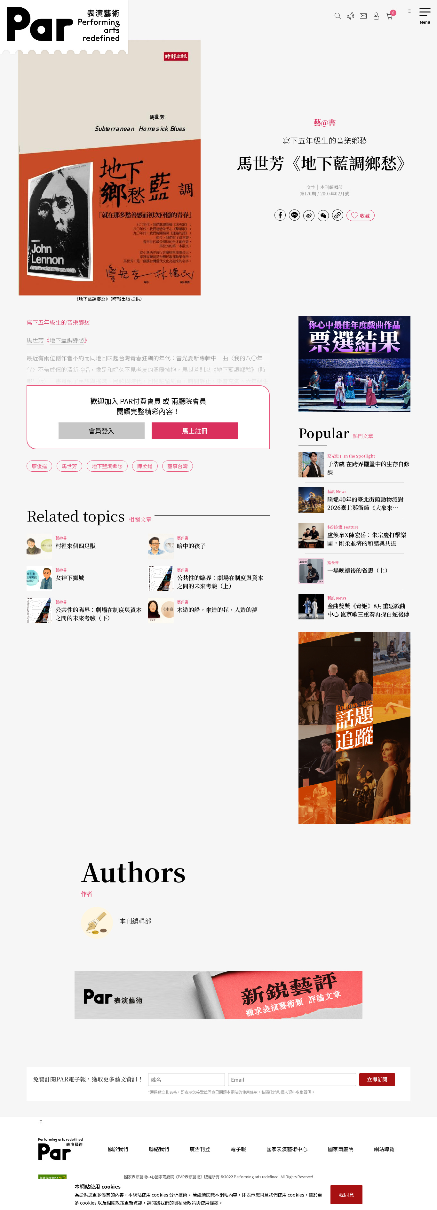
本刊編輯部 (331, 187)
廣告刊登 (200, 1149)
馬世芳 (35, 340)
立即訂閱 (377, 1079)
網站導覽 (384, 1149)
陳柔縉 (145, 466)
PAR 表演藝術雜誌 (60, 1149)
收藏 (365, 215)
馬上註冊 (195, 430)
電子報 (238, 1149)
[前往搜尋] (337, 16)
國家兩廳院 (341, 1149)
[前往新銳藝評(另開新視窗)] (218, 995)
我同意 (346, 1194)
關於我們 (118, 1149)
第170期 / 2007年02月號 (324, 193)
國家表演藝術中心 (286, 1149)
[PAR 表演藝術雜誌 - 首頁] (64, 27)
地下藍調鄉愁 (67, 340)
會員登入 (101, 430)
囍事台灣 (177, 466)
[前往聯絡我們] (363, 16)
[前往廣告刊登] (350, 16)
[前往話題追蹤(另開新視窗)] (354, 728)
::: (409, 10)
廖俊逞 (39, 466)
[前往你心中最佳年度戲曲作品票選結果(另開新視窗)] (354, 364)
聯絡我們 (159, 1149)
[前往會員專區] (376, 16)
